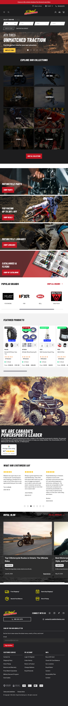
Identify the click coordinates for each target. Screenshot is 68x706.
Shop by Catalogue (11, 272)
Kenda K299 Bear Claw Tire (11, 353)
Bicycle (18, 118)
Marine (49, 118)
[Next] (17, 345)
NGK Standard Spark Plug (47, 352)
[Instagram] (54, 613)
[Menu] (4, 12)
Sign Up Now (8, 645)
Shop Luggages (9, 245)
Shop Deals (8, 217)
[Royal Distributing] (31, 12)
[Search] (8, 12)
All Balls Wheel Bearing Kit (29, 352)
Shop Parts (8, 190)
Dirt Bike (49, 76)
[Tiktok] (59, 613)
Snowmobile (49, 97)
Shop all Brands (53, 284)
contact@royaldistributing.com (55, 619)
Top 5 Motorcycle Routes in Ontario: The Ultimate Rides (26, 559)
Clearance (49, 139)
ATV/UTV (18, 97)
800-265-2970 (18, 619)
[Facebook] (50, 613)
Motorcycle (18, 76)
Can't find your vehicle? (22, 28)
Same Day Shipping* (47, 591)
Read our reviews (9, 453)
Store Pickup (45, 598)
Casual (18, 139)
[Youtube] (64, 613)
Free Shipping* (15, 591)
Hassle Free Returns (16, 598)
